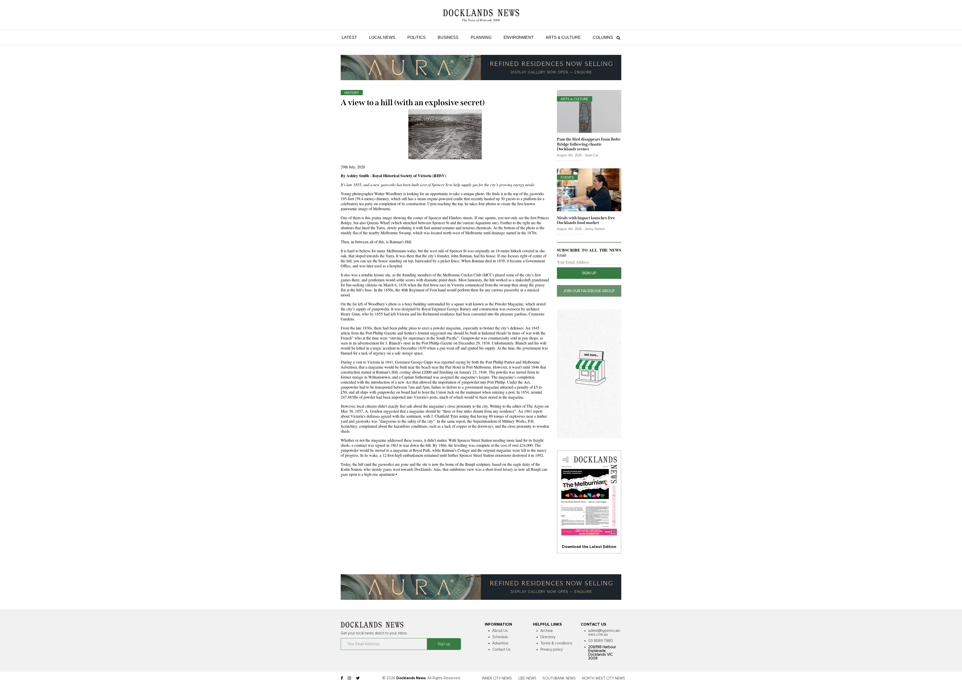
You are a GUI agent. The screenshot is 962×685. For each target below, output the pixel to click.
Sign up (589, 273)
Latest (349, 37)
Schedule (500, 637)
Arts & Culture (563, 37)
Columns (603, 37)
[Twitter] (358, 678)
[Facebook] (342, 678)
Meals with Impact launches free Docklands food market (586, 220)
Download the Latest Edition (589, 546)
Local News (382, 37)
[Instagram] (349, 678)
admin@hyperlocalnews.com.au (604, 632)
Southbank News (559, 678)
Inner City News (497, 678)
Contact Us (501, 649)
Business (448, 37)
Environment (519, 37)
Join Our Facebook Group (589, 290)
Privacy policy (551, 649)
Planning (481, 37)
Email (561, 255)
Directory (547, 637)
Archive (546, 631)
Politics (416, 37)
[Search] (617, 37)
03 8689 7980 (600, 641)
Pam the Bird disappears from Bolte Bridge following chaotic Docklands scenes (589, 144)
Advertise (500, 643)
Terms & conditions (556, 643)
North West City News (603, 678)
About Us (500, 631)
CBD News (527, 678)
